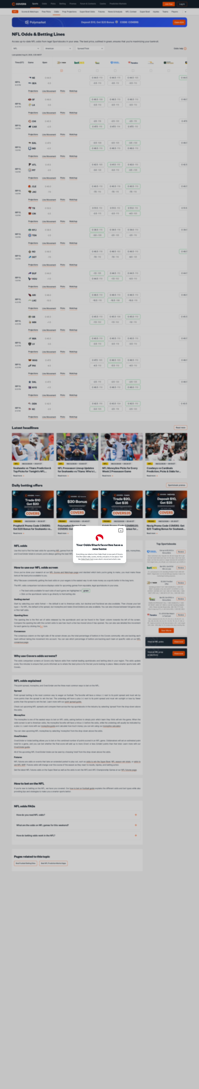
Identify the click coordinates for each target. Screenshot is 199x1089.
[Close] (121, 530)
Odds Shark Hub (87, 559)
